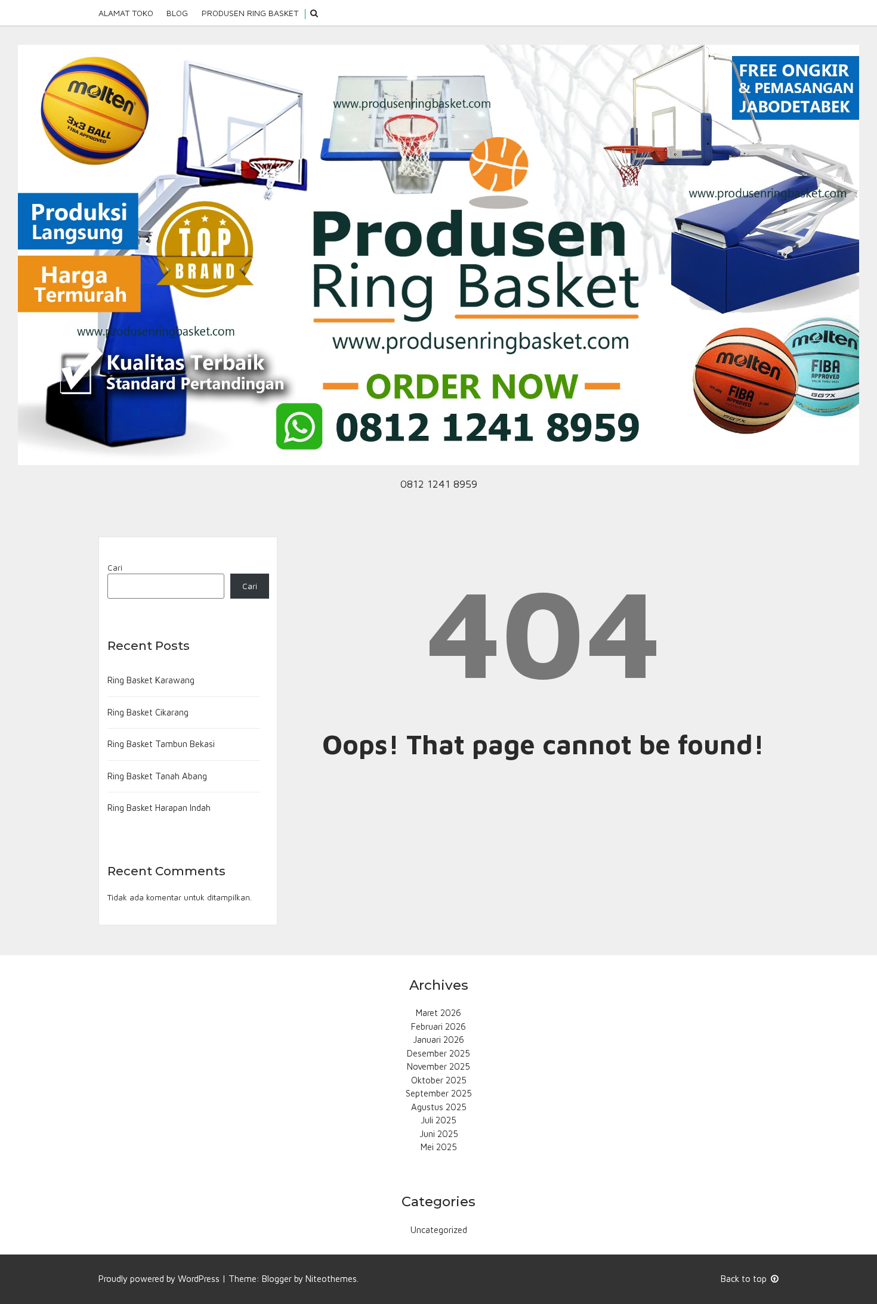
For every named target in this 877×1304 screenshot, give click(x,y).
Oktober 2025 (439, 1080)
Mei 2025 (439, 1147)
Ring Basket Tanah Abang (157, 776)
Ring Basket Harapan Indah (159, 808)
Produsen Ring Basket (250, 13)
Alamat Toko (125, 13)
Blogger (277, 1279)
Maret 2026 (438, 1013)
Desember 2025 (438, 1053)
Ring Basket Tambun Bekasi (161, 744)
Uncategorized (438, 1230)
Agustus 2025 (439, 1107)
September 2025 (439, 1093)
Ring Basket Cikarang (148, 712)
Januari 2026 (438, 1039)
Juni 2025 (438, 1134)
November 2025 (438, 1066)
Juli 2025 (438, 1120)
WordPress (199, 1279)
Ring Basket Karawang (150, 680)
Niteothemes (331, 1279)
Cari (114, 567)
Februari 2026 (438, 1026)
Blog (177, 13)
